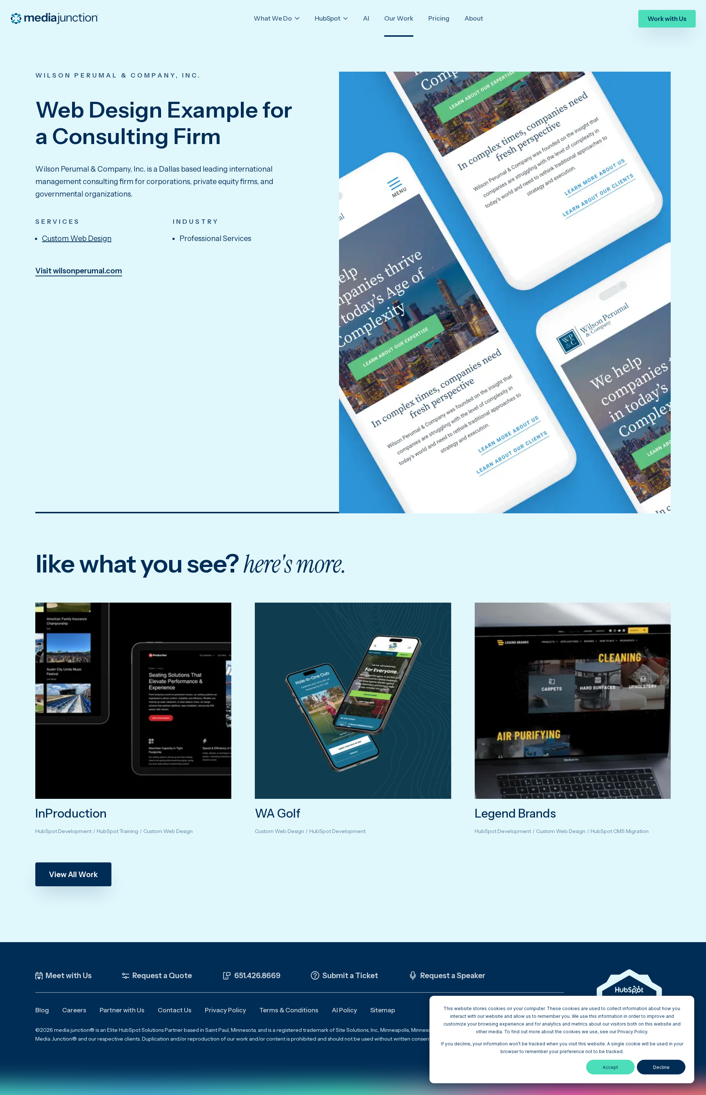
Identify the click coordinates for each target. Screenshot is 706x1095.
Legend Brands (515, 813)
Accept (610, 1067)
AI (366, 18)
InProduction (71, 813)
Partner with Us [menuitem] (122, 1010)
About (473, 18)
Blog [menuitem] (42, 1010)
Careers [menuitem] (74, 1010)
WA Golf (277, 813)
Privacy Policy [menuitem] (225, 1010)
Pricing (438, 18)
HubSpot (328, 18)
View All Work (73, 874)
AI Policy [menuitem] (344, 1010)
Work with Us (667, 18)
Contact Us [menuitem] (175, 1010)
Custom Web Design (76, 238)
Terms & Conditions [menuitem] (288, 1010)
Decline (661, 1067)
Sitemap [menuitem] (382, 1010)
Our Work (398, 18)
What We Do (273, 18)
